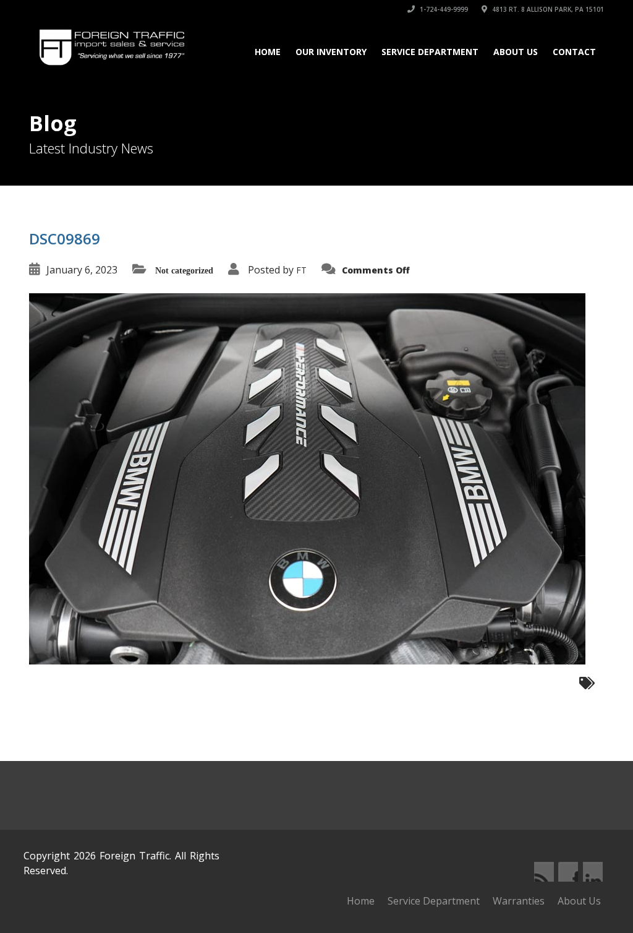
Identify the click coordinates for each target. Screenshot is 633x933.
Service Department (429, 52)
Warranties (519, 901)
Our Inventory (331, 52)
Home (268, 52)
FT (301, 270)
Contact (574, 52)
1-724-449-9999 (443, 9)
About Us (515, 52)
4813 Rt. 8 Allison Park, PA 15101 (547, 9)
